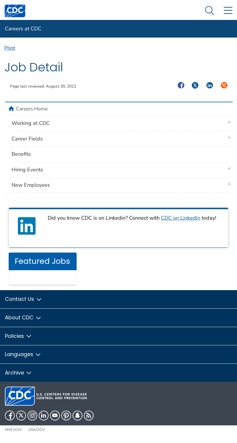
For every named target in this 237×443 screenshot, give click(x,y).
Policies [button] (15, 336)
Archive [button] (15, 372)
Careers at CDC (23, 28)
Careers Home (32, 108)
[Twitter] (21, 415)
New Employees (31, 184)
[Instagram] (32, 415)
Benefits (21, 154)
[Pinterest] (66, 415)
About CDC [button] (20, 317)
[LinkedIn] (44, 415)
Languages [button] (20, 354)
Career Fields (27, 138)
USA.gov (36, 429)
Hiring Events (27, 169)
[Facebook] (10, 415)
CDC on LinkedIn (180, 217)
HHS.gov (13, 429)
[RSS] (89, 415)
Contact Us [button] (20, 299)
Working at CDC (31, 123)
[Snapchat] (77, 415)
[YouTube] (55, 415)
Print (9, 48)
